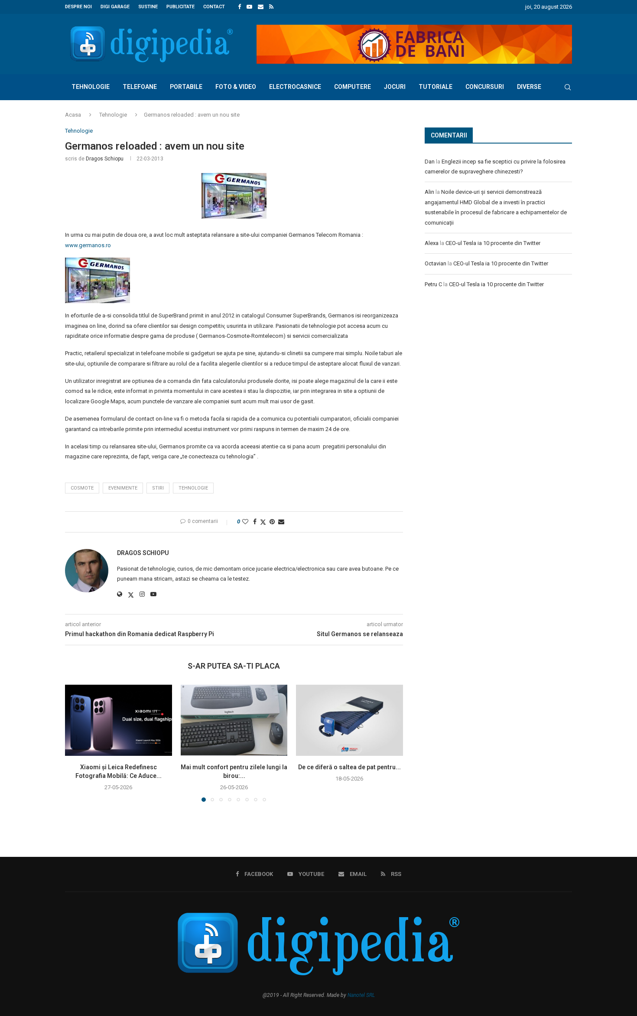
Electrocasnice (295, 86)
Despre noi (78, 7)
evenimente (122, 488)
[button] (76, 742)
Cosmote (82, 488)
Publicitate (180, 7)
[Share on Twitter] (263, 522)
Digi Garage (115, 7)
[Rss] (271, 7)
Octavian (435, 263)
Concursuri (484, 86)
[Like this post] (245, 521)
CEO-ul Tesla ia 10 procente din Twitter (492, 243)
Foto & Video (235, 86)
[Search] (567, 87)
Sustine (148, 7)
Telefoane (140, 86)
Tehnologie (91, 86)
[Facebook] (239, 7)
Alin (429, 192)
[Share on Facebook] (255, 521)
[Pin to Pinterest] (272, 521)
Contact (214, 7)
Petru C (433, 284)
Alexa (432, 243)
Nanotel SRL (361, 995)
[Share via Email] (281, 521)
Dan (430, 161)
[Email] (260, 7)
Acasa (73, 114)
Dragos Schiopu (105, 159)
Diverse (529, 86)
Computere (352, 86)
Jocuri (395, 86)
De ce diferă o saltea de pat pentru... (349, 767)
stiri (158, 488)
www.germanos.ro (88, 245)
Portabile (186, 86)
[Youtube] (249, 7)
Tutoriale (435, 86)
